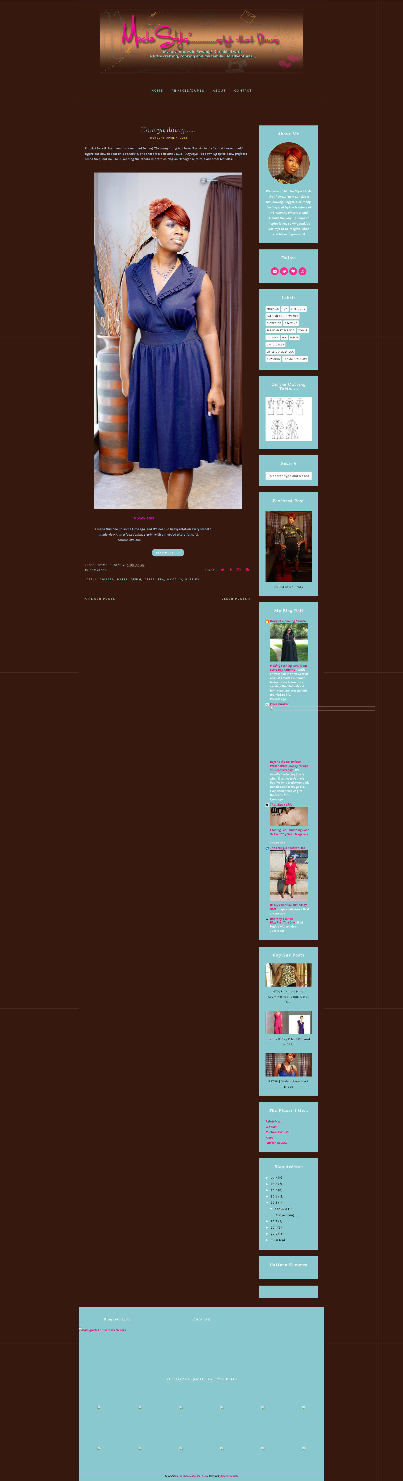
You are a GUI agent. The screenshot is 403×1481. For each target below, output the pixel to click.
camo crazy (275, 344)
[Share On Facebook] (231, 570)
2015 (274, 1190)
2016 (274, 1184)
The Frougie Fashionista (287, 848)
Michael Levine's (277, 1132)
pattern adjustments (282, 316)
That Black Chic (281, 804)
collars (107, 579)
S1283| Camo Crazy (288, 587)
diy (284, 337)
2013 (274, 1202)
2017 (274, 1178)
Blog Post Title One (282, 922)
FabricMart (274, 1121)
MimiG (294, 337)
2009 (274, 1240)
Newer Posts (101, 599)
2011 (273, 1227)
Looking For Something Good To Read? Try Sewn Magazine (289, 832)
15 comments (96, 570)
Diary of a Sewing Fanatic (288, 621)
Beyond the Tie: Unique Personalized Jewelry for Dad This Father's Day (289, 766)
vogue (302, 330)
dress (149, 579)
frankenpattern (295, 358)
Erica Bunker (279, 704)
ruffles (192, 579)
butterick (274, 323)
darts (122, 579)
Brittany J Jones (281, 919)
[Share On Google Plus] (239, 570)
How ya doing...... (168, 129)
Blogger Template (229, 1476)
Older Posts (234, 599)
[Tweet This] (222, 570)
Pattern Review (276, 1143)
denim (136, 579)
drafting (291, 323)
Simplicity (298, 308)
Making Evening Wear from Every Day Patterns (288, 668)
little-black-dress (280, 351)
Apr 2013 (281, 1209)
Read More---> (168, 552)
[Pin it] (247, 570)
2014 (274, 1196)
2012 (274, 1221)
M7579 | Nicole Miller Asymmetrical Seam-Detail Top (288, 997)
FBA (161, 579)
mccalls (174, 579)
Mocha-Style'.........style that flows (191, 1476)
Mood (269, 1138)
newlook (273, 358)
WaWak (271, 1127)
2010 (274, 1234)
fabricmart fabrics (281, 330)
